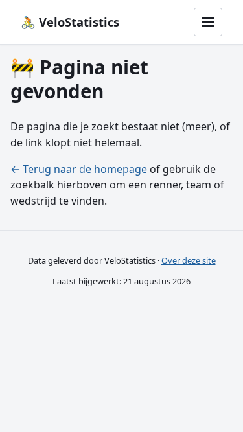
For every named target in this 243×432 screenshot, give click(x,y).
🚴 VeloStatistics (70, 22)
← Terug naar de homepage (78, 169)
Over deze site (188, 260)
